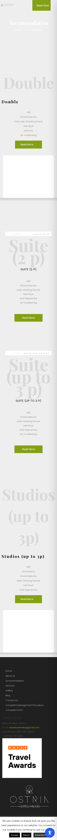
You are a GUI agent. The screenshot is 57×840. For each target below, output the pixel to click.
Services (10, 685)
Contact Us (12, 700)
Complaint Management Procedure (25, 705)
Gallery (9, 690)
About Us (10, 675)
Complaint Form (14, 710)
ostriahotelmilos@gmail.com (24, 727)
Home (17, 29)
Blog (8, 695)
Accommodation (15, 680)
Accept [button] (14, 835)
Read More (26, 144)
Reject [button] (26, 835)
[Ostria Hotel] (8, 5)
